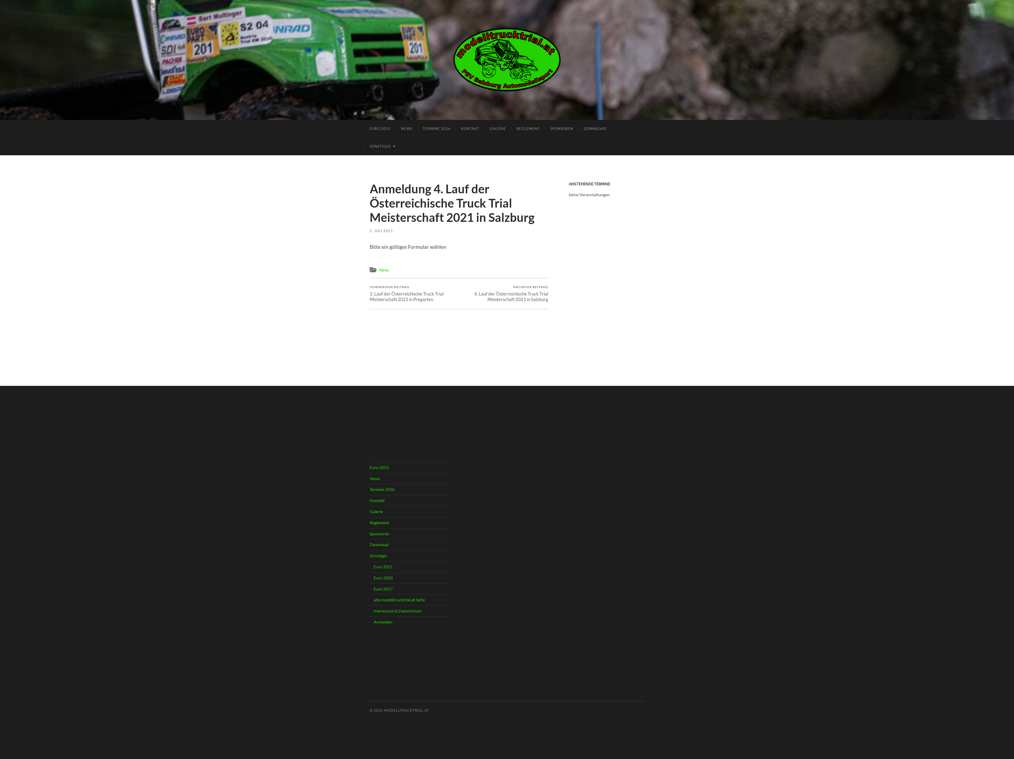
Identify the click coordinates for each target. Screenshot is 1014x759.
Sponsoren (561, 128)
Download (595, 128)
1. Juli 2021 (381, 230)
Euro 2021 (383, 566)
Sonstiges (380, 146)
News (406, 128)
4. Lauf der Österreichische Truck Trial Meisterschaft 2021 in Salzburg (511, 293)
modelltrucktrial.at (406, 710)
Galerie (498, 128)
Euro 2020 (383, 577)
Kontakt (470, 128)
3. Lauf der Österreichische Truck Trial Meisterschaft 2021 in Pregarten (407, 293)
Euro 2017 (383, 588)
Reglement (528, 128)
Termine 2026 (436, 128)
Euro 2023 (380, 128)
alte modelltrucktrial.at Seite (399, 599)
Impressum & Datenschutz (398, 610)
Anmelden (383, 621)
